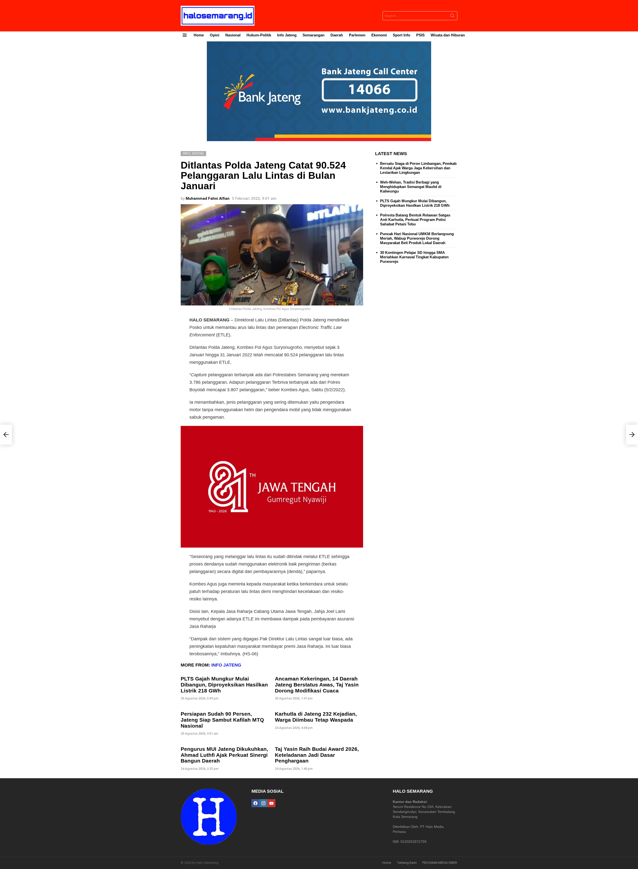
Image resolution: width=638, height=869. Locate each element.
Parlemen (357, 35)
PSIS (420, 35)
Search (452, 16)
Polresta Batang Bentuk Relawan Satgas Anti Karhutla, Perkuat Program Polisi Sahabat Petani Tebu (415, 219)
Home (199, 35)
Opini (214, 35)
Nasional (232, 35)
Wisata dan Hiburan (448, 35)
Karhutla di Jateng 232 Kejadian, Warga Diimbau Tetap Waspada (316, 717)
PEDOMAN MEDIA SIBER (439, 863)
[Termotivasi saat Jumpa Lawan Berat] (632, 435)
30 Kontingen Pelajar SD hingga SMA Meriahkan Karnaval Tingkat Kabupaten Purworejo (414, 257)
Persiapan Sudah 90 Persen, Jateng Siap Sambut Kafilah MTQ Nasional (222, 719)
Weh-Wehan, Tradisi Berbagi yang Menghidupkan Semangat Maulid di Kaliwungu (410, 186)
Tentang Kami (407, 863)
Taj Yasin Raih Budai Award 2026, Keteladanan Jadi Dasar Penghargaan (317, 755)
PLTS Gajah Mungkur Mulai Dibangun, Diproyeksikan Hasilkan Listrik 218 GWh (224, 684)
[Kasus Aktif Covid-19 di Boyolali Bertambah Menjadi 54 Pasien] (6, 435)
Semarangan (313, 35)
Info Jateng (287, 35)
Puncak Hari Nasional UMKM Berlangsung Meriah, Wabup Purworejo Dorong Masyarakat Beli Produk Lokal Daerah (417, 238)
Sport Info (401, 35)
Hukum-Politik (258, 35)
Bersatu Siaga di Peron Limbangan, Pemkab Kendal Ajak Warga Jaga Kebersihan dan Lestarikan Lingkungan (418, 168)
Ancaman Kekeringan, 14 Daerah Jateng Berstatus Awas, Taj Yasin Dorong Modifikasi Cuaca (317, 684)
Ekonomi (379, 35)
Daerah (336, 35)
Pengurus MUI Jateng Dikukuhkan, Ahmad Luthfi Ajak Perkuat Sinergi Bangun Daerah (224, 755)
